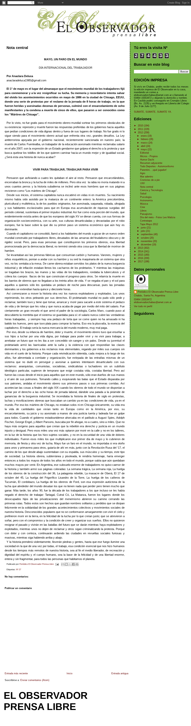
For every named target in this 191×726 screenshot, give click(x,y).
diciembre (146, 244)
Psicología (145, 197)
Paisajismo (146, 214)
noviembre (147, 241)
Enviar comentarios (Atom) (34, 680)
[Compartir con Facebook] (73, 564)
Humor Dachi (147, 159)
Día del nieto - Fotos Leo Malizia (157, 217)
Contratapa (146, 220)
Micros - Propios (149, 156)
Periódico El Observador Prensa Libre (158, 291)
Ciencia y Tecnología (151, 190)
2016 (141, 258)
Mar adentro (146, 176)
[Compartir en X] (70, 564)
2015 (141, 254)
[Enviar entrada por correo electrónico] (56, 564)
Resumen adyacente (151, 163)
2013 (141, 247)
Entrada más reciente (16, 673)
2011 (141, 129)
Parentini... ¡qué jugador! (153, 169)
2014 (141, 251)
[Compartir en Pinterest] (77, 564)
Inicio (69, 673)
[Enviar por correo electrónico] (63, 564)
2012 (141, 132)
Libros (143, 210)
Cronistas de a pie (150, 180)
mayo (144, 149)
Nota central (146, 186)
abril (143, 146)
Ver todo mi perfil (143, 306)
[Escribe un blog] (66, 564)
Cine (142, 207)
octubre (145, 237)
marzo (144, 142)
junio (144, 227)
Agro (142, 173)
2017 (141, 261)
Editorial (144, 152)
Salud (143, 193)
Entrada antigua (119, 673)
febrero (145, 139)
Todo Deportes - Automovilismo (157, 166)
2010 (141, 125)
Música (144, 203)
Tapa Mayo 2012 (149, 224)
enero (144, 135)
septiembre (147, 234)
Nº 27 (18, 569)
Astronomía (146, 200)
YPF (142, 183)
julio (143, 231)
